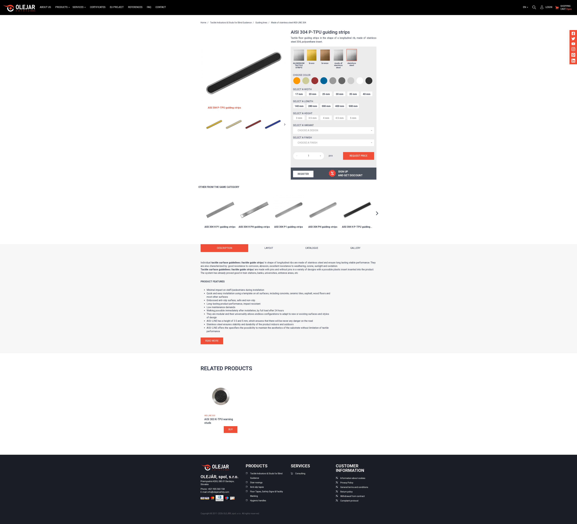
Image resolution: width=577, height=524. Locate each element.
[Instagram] (573, 49)
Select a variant (303, 125)
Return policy (346, 491)
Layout (268, 248)
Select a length (303, 101)
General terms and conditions (354, 487)
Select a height (302, 113)
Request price (358, 155)
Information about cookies (352, 478)
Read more (211, 340)
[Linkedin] (573, 61)
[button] (333, 130)
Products (61, 7)
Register (303, 174)
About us (45, 7)
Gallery (355, 248)
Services (78, 7)
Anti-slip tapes (257, 487)
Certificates (97, 7)
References (135, 7)
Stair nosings (256, 482)
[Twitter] (573, 39)
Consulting (300, 473)
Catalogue (311, 248)
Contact (161, 7)
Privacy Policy (346, 482)
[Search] (534, 7)
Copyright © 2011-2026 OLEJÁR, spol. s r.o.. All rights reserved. (230, 513)
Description (224, 248)
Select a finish (302, 137)
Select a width (302, 89)
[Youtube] (573, 44)
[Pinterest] (573, 55)
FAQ (149, 7)
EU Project (117, 7)
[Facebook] (573, 34)
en (525, 7)
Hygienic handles (258, 500)
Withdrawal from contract (352, 496)
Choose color (301, 75)
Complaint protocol (349, 501)
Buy (230, 429)
